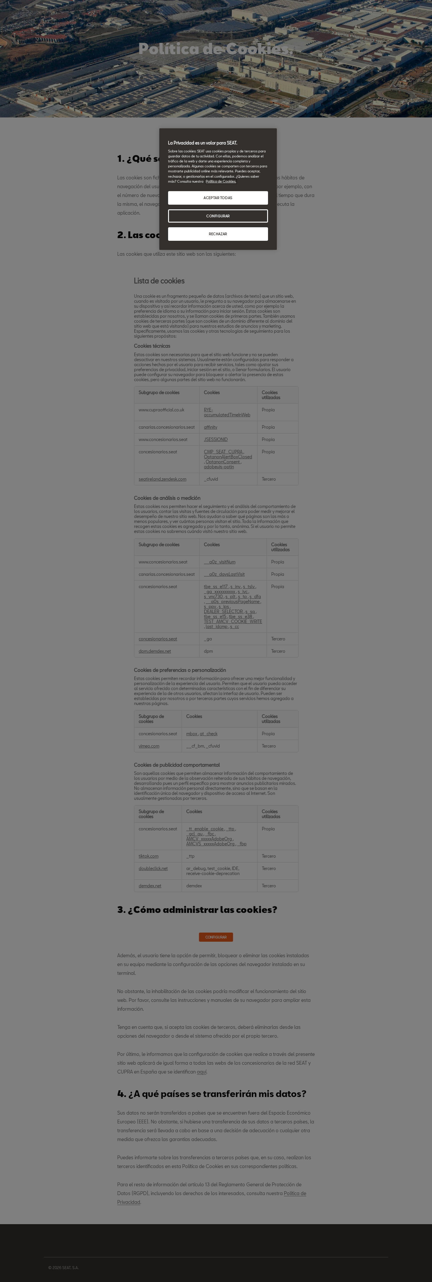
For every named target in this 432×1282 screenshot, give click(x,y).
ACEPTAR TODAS (218, 198)
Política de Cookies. (221, 181)
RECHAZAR (218, 234)
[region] (218, 189)
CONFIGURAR (218, 216)
